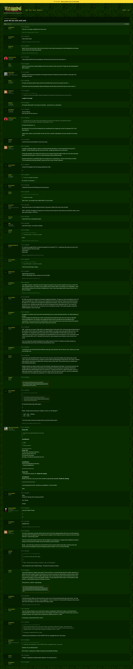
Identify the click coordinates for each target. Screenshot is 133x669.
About (26, 10)
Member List (39, 10)
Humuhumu (11, 90)
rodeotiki (10, 139)
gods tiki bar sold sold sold (15, 21)
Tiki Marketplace (13, 18)
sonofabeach (11, 27)
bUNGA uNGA (11, 271)
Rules (30, 10)
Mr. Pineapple (11, 185)
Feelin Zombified (12, 508)
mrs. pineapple (11, 165)
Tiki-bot (10, 192)
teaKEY (10, 80)
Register (124, 10)
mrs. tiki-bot (11, 204)
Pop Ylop (10, 216)
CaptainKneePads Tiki (13, 245)
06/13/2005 (27, 45)
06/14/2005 (27, 72)
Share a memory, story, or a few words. (70, 1)
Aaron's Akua (11, 72)
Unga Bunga (11, 109)
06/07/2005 (27, 26)
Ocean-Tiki (10, 46)
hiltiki (9, 223)
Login (128, 10)
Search (34, 10)
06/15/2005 (27, 259)
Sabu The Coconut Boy (13, 427)
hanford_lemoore (12, 57)
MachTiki (10, 102)
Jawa (9, 63)
